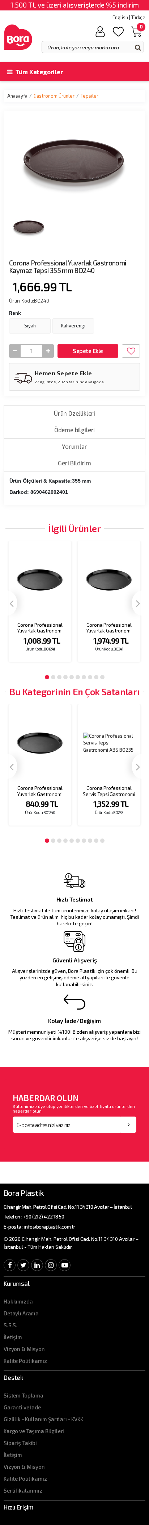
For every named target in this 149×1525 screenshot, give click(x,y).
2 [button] (53, 677)
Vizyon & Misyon (24, 1349)
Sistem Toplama (23, 1395)
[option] (39, 606)
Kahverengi (73, 325)
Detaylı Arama (21, 1313)
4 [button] (65, 677)
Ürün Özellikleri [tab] (74, 413)
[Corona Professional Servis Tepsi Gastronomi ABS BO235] (109, 743)
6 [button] (78, 677)
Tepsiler (89, 96)
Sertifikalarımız (23, 1490)
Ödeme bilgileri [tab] (74, 429)
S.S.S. (10, 1325)
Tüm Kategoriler (38, 71)
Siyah (30, 325)
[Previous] (11, 603)
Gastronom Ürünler (54, 96)
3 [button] (59, 677)
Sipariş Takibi (20, 1443)
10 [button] (102, 677)
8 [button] (90, 677)
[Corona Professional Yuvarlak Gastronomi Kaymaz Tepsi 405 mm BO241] (109, 579)
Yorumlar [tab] (74, 446)
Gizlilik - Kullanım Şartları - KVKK (43, 1419)
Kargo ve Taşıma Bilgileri (34, 1431)
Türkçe (138, 17)
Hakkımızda (18, 1301)
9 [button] (96, 677)
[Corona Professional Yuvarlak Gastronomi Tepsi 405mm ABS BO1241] (40, 579)
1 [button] (47, 677)
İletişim (13, 1337)
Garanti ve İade (22, 1407)
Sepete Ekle (88, 350)
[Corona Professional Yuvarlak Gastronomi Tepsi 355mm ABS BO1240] (40, 743)
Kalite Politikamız (25, 1361)
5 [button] (71, 677)
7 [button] (84, 677)
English (120, 17)
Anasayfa (17, 96)
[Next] (138, 603)
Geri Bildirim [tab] (74, 462)
